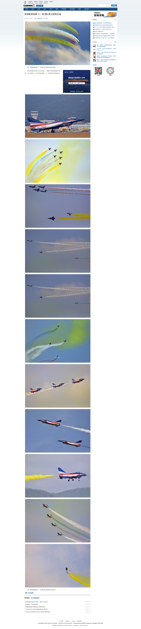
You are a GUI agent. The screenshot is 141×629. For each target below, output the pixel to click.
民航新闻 (30, 1)
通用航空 (64, 9)
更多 (115, 19)
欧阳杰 (98, 59)
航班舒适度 (30, 3)
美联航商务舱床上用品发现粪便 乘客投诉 (104, 25)
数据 (57, 9)
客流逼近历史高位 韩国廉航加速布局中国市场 (105, 35)
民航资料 (46, 1)
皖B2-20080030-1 (68, 625)
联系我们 (51, 1)
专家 (51, 9)
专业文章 (95, 42)
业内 (25, 1)
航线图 (40, 3)
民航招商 (41, 1)
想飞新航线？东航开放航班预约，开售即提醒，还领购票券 (105, 33)
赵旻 (47, 18)
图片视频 (72, 9)
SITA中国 (99, 48)
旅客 (25, 3)
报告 (45, 9)
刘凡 (98, 45)
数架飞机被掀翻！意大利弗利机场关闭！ (103, 23)
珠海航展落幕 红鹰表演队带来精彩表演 (35, 606)
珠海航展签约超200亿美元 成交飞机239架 (36, 602)
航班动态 (45, 3)
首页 (26, 9)
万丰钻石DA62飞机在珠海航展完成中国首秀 (36, 609)
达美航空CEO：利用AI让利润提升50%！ (104, 29)
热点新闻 (95, 19)
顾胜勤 (98, 56)
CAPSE (36, 3)
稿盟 (79, 9)
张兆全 (98, 52)
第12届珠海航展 (35, 598)
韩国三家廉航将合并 (99, 31)
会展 (39, 9)
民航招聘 (36, 1)
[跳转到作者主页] (94, 45)
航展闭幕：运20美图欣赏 (31, 604)
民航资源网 (39, 18)
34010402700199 (83, 625)
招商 (32, 9)
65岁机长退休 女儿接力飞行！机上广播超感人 (105, 37)
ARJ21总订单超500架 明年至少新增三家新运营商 (37, 611)
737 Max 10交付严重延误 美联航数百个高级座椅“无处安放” (105, 27)
